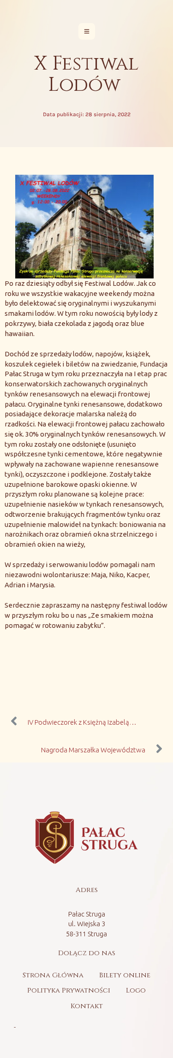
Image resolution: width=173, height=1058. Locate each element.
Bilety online (124, 975)
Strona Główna (53, 975)
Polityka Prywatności (68, 990)
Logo (136, 990)
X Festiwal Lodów (86, 74)
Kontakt (87, 1006)
